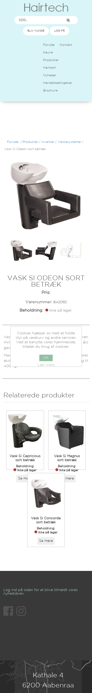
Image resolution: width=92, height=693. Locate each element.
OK (46, 357)
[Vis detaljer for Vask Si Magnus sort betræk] (67, 431)
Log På (59, 31)
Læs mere (46, 365)
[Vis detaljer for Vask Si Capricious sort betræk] (25, 431)
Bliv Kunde (35, 31)
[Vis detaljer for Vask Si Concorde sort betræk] (46, 493)
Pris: (46, 292)
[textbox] (36, 20)
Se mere (25, 478)
